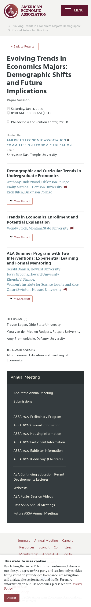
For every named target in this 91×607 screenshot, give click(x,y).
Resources (26, 547)
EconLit (44, 547)
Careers (67, 540)
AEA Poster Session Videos (33, 496)
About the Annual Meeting (33, 393)
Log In (67, 554)
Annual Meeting (25, 377)
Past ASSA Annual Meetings (34, 505)
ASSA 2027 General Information (37, 425)
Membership (28, 554)
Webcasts (21, 488)
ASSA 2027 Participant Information (39, 442)
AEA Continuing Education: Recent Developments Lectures (39, 477)
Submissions (23, 401)
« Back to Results (22, 46)
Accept (11, 598)
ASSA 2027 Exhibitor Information (38, 451)
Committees (63, 547)
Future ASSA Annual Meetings (36, 513)
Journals (24, 540)
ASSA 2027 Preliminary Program (37, 417)
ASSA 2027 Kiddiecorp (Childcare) (38, 459)
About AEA (50, 554)
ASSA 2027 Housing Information (37, 434)
